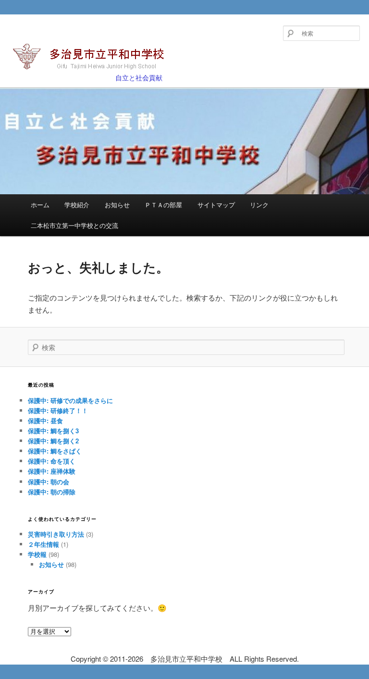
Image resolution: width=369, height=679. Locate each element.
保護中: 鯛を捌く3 (53, 430)
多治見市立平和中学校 (73, 73)
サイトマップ (216, 204)
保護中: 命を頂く (51, 460)
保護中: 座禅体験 (51, 471)
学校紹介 (76, 204)
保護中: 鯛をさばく (55, 450)
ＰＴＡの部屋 (163, 204)
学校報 (37, 554)
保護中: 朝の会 (48, 481)
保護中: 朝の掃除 (51, 491)
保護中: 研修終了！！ (58, 410)
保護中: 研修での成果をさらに (70, 400)
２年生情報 (43, 544)
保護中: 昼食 (45, 420)
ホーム (40, 204)
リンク (259, 204)
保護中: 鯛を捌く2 (53, 440)
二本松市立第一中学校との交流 (74, 225)
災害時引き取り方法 (56, 534)
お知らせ (117, 204)
